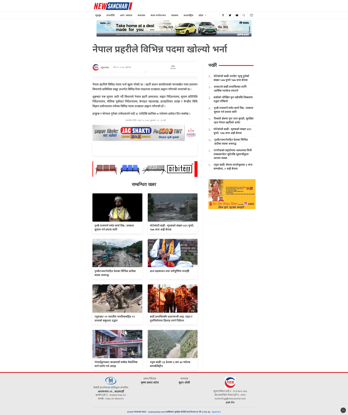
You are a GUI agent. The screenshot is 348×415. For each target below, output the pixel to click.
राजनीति (110, 15)
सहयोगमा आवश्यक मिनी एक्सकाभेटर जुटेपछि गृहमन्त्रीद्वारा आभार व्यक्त (233, 154)
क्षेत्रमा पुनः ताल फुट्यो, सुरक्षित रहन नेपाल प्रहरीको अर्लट (234, 120)
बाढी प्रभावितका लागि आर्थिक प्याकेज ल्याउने (230, 88)
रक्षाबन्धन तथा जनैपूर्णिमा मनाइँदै (169, 271)
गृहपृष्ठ (98, 15)
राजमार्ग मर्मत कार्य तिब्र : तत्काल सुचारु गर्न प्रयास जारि (233, 110)
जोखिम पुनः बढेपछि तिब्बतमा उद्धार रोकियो (233, 99)
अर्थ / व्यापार (126, 15)
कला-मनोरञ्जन (158, 15)
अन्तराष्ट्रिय (188, 15)
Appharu (216, 411)
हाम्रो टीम (230, 402)
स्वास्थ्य (174, 15)
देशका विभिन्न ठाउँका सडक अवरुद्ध (231, 141)
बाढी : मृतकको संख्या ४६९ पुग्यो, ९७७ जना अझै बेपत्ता (232, 131)
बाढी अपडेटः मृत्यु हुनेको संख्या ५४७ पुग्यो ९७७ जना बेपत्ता (231, 78)
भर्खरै (212, 65)
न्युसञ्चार (105, 67)
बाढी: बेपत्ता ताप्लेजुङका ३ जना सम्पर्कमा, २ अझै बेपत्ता (233, 166)
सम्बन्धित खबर (144, 184)
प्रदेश (201, 15)
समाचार (141, 15)
